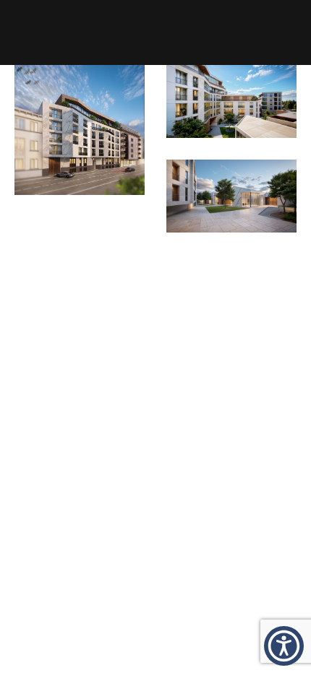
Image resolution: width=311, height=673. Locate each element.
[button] (284, 646)
